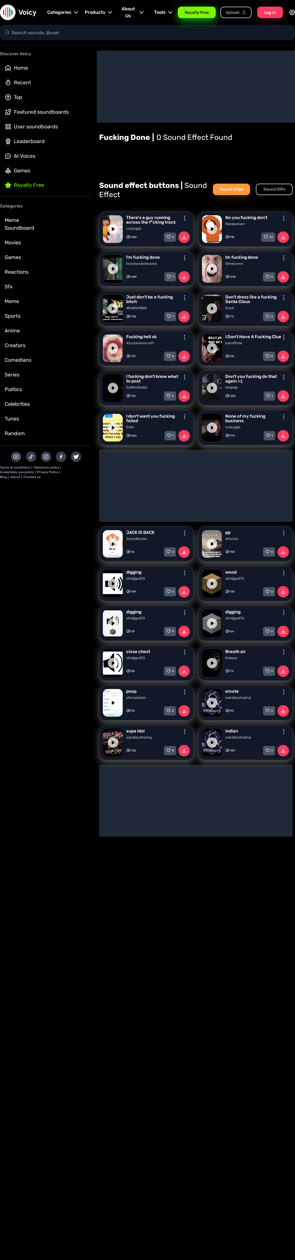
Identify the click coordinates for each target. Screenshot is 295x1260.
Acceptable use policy (17, 472)
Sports (12, 316)
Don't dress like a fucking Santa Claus (251, 299)
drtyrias (231, 539)
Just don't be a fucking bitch (149, 299)
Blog (3, 477)
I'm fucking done (143, 257)
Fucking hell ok (141, 336)
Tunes (12, 419)
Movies (13, 242)
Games (22, 171)
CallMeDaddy (137, 387)
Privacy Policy (47, 472)
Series (12, 375)
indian (231, 731)
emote (232, 691)
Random (15, 433)
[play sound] (113, 229)
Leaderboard (29, 141)
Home (21, 68)
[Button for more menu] (185, 218)
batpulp (231, 387)
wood (231, 572)
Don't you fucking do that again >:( (251, 378)
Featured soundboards (41, 112)
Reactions (17, 272)
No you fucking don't (246, 217)
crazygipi (133, 229)
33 (271, 237)
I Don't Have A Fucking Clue (253, 336)
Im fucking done (241, 257)
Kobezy (231, 658)
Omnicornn (234, 264)
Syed (229, 308)
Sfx (9, 286)
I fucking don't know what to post (152, 378)
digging (133, 572)
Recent (22, 82)
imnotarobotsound (141, 264)
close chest (138, 651)
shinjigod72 (135, 578)
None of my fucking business (245, 418)
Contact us (32, 477)
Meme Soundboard (19, 224)
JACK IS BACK (140, 532)
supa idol (135, 731)
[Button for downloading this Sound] (184, 237)
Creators (15, 345)
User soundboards (36, 126)
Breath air (235, 651)
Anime (12, 331)
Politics (13, 389)
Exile (130, 427)
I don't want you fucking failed (150, 418)
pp (227, 532)
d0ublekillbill (136, 308)
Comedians (18, 360)
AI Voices (24, 156)
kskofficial (233, 343)
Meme (12, 301)
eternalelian (136, 698)
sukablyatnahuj (238, 698)
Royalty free (29, 185)
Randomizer (235, 224)
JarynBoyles (136, 539)
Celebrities (17, 404)
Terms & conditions (15, 467)
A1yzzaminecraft (140, 343)
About (15, 477)
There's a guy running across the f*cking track (151, 219)
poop (131, 691)
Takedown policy (46, 467)
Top (18, 97)
